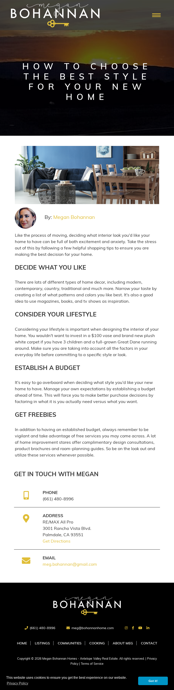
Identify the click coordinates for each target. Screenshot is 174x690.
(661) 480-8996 (42, 628)
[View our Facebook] (133, 628)
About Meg (123, 643)
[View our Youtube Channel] (140, 628)
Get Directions (56, 541)
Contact (149, 643)
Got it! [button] (153, 681)
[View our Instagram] (126, 628)
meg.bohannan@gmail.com (70, 564)
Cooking (97, 643)
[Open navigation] (156, 15)
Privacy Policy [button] (17, 683)
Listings (42, 643)
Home (22, 643)
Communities (69, 643)
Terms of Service (92, 664)
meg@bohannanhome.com (93, 628)
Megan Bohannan (74, 217)
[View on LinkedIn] (147, 628)
